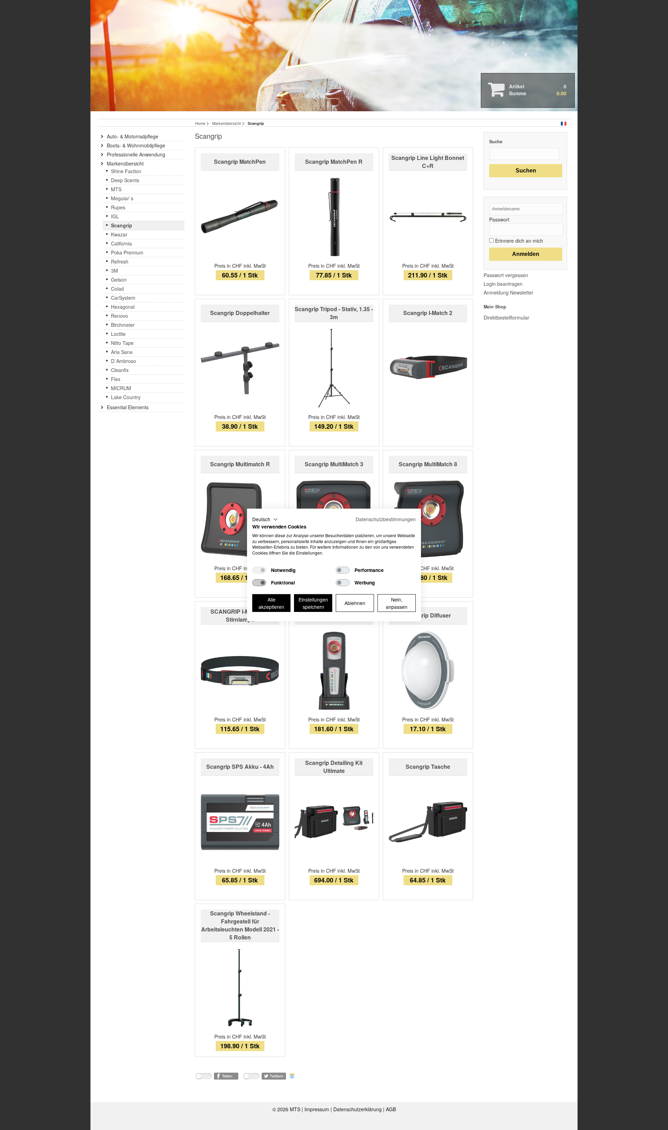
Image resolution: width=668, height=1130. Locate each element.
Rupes (118, 207)
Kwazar (119, 234)
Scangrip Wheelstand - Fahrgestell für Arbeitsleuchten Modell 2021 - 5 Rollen (240, 925)
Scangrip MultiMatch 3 (334, 464)
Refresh (119, 261)
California (121, 243)
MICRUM (121, 388)
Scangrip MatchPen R (334, 162)
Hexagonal (123, 306)
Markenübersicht (227, 123)
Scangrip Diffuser (428, 615)
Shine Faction (126, 171)
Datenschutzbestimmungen (386, 519)
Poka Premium (127, 252)
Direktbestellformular (506, 317)
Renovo (119, 315)
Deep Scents (125, 180)
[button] (265, 519)
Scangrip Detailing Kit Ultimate (334, 767)
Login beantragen (503, 283)
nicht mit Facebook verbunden (203, 1077)
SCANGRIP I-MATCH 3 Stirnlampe (240, 615)
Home (200, 123)
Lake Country (126, 397)
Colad (117, 288)
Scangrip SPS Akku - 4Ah (240, 766)
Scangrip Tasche (428, 766)
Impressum (317, 1109)
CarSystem (123, 297)
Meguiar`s (122, 198)
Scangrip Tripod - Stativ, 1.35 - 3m (334, 313)
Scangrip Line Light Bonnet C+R (427, 162)
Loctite (118, 333)
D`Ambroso (123, 360)
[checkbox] (259, 570)
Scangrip (121, 225)
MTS (116, 189)
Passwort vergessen (506, 275)
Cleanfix (120, 369)
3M (114, 270)
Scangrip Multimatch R (240, 464)
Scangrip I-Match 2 (427, 313)
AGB (391, 1109)
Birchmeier (123, 324)
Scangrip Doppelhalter (240, 313)
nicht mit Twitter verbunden (251, 1077)
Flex (115, 379)
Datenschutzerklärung (358, 1109)
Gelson (119, 279)
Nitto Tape (122, 342)
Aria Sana (122, 351)
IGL (115, 216)
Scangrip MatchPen (240, 162)
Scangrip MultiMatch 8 (428, 464)
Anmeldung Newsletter (508, 292)
